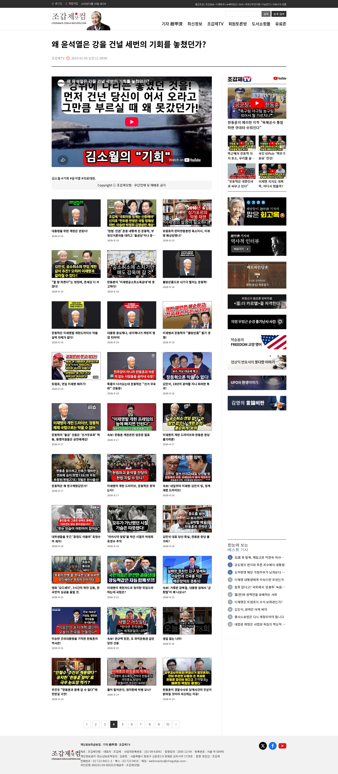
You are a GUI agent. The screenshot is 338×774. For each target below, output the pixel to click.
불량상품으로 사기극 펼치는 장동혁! (185, 282)
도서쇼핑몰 (261, 24)
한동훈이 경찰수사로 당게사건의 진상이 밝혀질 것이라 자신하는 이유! (187, 692)
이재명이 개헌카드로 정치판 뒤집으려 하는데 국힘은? (130, 590)
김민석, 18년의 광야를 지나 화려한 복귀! (186, 386)
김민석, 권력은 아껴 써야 (251, 609)
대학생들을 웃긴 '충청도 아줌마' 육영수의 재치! (76, 539)
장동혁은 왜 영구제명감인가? (70, 486)
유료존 (280, 24)
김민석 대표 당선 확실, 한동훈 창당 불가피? (186, 539)
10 (167, 724)
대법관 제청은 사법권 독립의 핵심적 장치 (260, 624)
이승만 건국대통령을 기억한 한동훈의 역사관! (75, 640)
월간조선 (199, 4)
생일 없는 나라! (172, 638)
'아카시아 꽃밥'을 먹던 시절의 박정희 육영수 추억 (130, 539)
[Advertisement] (257, 475)
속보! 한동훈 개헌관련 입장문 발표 (128, 435)
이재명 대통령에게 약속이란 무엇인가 (259, 579)
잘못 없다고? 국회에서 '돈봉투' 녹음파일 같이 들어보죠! (260, 587)
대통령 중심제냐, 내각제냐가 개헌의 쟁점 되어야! (131, 335)
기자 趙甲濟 (172, 24)
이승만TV (266, 4)
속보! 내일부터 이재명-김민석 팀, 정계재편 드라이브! (186, 488)
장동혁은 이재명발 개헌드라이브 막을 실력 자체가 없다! (75, 335)
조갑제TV (215, 24)
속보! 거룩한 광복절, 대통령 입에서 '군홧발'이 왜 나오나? (187, 590)
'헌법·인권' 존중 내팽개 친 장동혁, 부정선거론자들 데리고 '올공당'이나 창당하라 (131, 233)
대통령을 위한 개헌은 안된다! (70, 231)
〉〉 (176, 724)
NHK (241, 4)
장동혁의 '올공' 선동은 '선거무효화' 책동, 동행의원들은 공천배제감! (76, 437)
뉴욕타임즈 (231, 4)
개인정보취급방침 (90, 744)
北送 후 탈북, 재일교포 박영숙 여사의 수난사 (259, 557)
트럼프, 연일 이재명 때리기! (69, 384)
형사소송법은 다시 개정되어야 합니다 (259, 616)
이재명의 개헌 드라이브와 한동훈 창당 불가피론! (186, 437)
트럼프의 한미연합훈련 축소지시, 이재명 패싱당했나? (186, 233)
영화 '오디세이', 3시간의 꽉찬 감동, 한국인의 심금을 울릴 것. (76, 590)
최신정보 (194, 24)
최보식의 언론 (279, 4)
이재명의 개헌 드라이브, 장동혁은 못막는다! (131, 488)
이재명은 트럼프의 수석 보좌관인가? (258, 602)
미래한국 (220, 4)
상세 (278, 14)
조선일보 (210, 4)
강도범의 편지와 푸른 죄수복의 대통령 (260, 564)
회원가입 (73, 3)
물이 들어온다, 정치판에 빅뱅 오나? (129, 690)
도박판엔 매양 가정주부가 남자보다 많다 (260, 572)
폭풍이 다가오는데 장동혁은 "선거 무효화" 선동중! (131, 386)
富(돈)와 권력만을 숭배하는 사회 (256, 594)
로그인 (58, 3)
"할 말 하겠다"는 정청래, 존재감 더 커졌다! (75, 284)
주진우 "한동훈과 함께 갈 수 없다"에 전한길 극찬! (74, 692)
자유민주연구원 (252, 4)
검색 (266, 14)
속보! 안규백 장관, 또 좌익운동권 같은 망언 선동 (130, 640)
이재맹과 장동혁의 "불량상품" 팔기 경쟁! (186, 335)
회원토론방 (237, 24)
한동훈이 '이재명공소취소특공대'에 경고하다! (131, 284)
